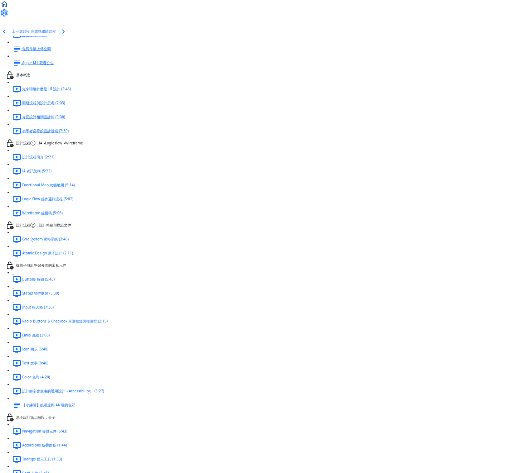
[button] (4, 3)
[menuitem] (4, 12)
